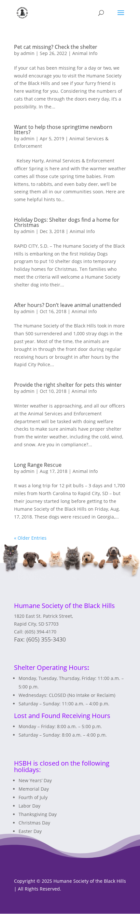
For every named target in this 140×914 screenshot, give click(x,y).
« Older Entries (30, 538)
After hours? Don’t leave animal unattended (67, 305)
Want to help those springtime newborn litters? (63, 129)
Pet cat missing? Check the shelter (55, 46)
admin (28, 53)
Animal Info (84, 53)
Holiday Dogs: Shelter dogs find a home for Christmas (66, 222)
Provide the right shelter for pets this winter (68, 384)
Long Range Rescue (38, 464)
